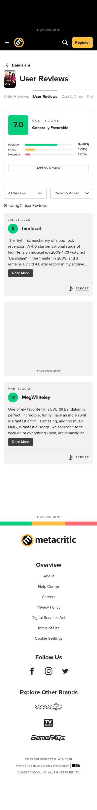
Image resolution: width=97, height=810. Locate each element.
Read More (20, 273)
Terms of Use (48, 628)
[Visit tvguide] (48, 725)
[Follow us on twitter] (65, 673)
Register (82, 42)
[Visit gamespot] (48, 709)
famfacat (26, 229)
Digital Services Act (48, 617)
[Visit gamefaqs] (48, 739)
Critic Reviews (16, 96)
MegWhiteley (30, 397)
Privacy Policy (48, 607)
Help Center (48, 586)
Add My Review (48, 168)
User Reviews (45, 96)
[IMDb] (75, 765)
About (48, 576)
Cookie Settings (48, 638)
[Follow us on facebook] (32, 673)
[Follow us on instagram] (48, 673)
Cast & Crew (72, 96)
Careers (48, 596)
